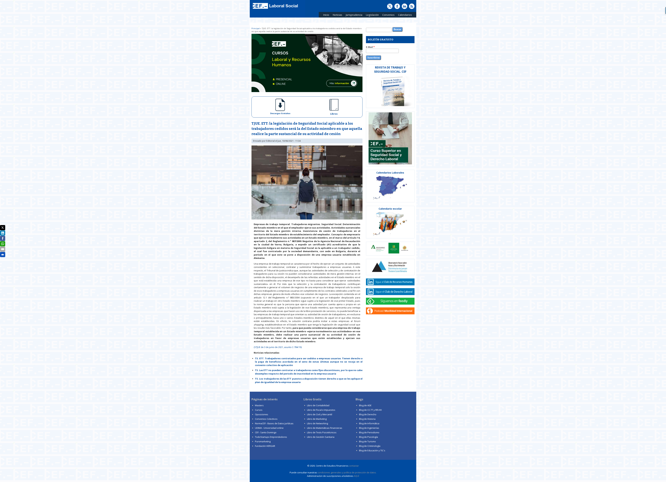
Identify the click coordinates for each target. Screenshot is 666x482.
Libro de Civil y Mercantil (319, 414)
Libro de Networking (317, 423)
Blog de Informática (369, 423)
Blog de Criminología (369, 445)
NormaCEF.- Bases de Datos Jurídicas (274, 423)
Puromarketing (263, 441)
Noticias (337, 14)
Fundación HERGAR (265, 445)
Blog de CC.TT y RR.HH (370, 409)
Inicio (326, 14)
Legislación (371, 15)
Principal (255, 28)
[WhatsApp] (2, 243)
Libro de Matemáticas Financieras (324, 427)
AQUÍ (356, 475)
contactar (354, 465)
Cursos (258, 409)
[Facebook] (2, 238)
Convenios (388, 15)
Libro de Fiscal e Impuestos (321, 409)
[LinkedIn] (2, 233)
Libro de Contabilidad (318, 405)
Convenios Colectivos (266, 418)
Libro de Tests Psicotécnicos (321, 432)
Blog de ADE (365, 405)
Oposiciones (261, 414)
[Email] (2, 249)
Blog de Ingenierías (369, 427)
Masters (259, 405)
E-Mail (370, 47)
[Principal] (274, 9)
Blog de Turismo (367, 441)
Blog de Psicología (368, 436)
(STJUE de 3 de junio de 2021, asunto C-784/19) (278, 347)
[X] (2, 227)
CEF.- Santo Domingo (265, 432)
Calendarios (404, 15)
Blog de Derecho (367, 414)
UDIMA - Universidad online (269, 427)
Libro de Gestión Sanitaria (320, 436)
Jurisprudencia (353, 15)
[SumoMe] (2, 254)
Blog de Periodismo (369, 432)
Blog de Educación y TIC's (372, 450)
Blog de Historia (367, 418)
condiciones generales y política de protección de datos (347, 472)
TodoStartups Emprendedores (271, 436)
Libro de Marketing (317, 418)
